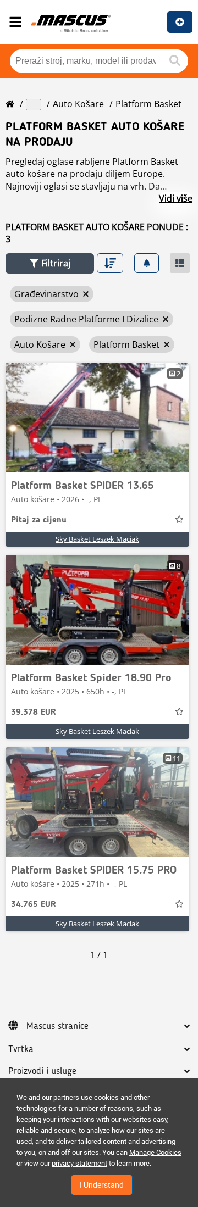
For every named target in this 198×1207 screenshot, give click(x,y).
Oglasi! (180, 22)
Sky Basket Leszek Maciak (97, 539)
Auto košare (78, 104)
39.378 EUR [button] (33, 712)
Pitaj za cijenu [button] (39, 520)
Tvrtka (21, 1049)
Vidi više (176, 198)
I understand (102, 1185)
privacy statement (79, 1163)
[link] (97, 417)
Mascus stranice (57, 1026)
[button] (50, 263)
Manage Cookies (155, 1152)
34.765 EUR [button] (33, 904)
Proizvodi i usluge (42, 1071)
